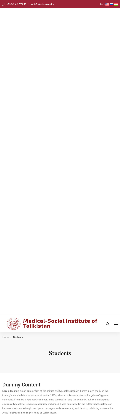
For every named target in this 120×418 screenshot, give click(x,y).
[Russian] (111, 4)
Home (5, 337)
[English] (107, 4)
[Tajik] (116, 4)
